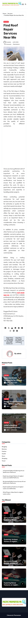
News (3, 456)
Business (4, 449)
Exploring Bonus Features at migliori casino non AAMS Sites (13, 487)
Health (4, 453)
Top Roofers (17, 44)
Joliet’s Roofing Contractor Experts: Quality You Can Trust (13, 427)
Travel (3, 461)
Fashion (4, 451)
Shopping (4, 458)
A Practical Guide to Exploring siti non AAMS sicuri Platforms (13, 471)
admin (19, 353)
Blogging (4, 446)
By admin (8, 42)
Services (6, 21)
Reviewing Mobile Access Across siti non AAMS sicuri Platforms (14, 482)
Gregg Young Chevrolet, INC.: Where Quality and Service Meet (14, 404)
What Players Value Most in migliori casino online (13, 493)
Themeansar (17, 615)
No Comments (7, 44)
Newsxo (9, 615)
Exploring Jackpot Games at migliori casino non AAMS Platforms (13, 476)
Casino (6, 513)
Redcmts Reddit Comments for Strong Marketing (13, 380)
